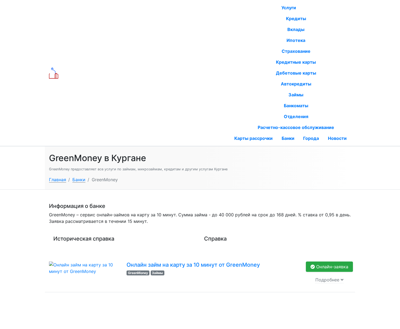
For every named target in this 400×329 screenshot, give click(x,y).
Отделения (296, 116)
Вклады (295, 29)
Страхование (296, 51)
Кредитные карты (296, 62)
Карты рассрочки (253, 138)
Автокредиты (296, 84)
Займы (295, 94)
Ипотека (296, 40)
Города (311, 138)
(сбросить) (178, 73)
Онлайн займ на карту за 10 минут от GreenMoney (193, 265)
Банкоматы (296, 105)
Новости (337, 138)
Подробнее (328, 279)
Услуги (289, 7)
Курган (158, 73)
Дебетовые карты (296, 73)
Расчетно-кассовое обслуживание (296, 127)
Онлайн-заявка (331, 266)
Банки (288, 138)
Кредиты (296, 18)
